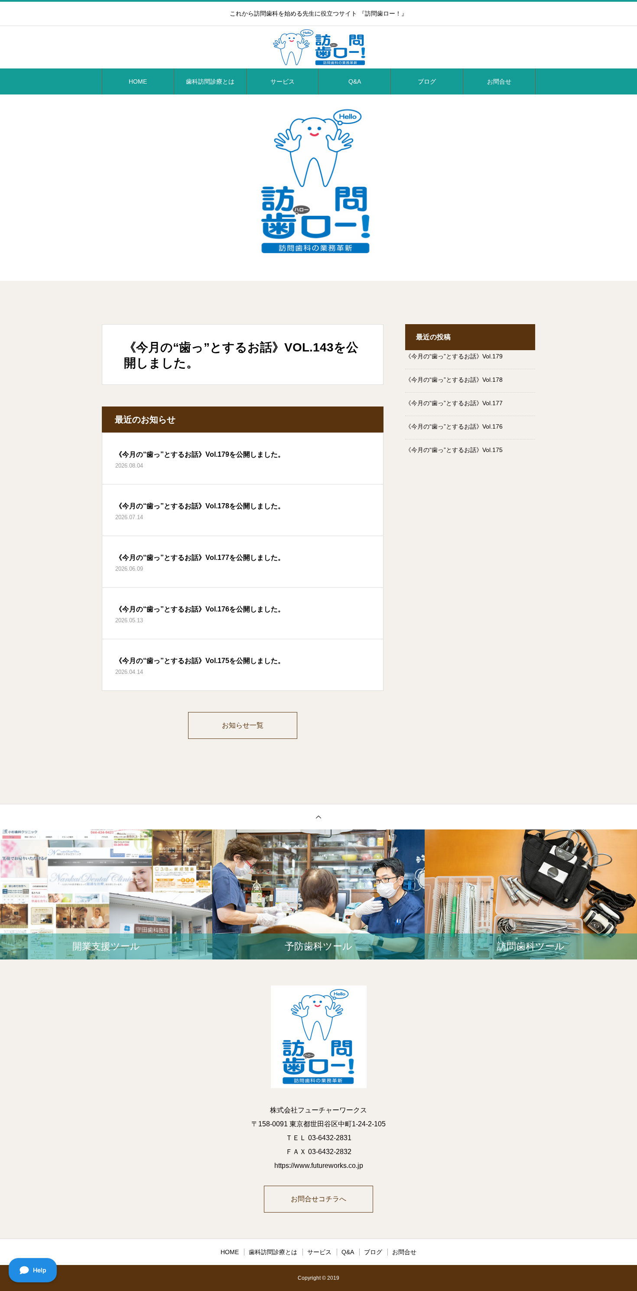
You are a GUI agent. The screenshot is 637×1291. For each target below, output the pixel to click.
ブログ (427, 81)
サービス (282, 81)
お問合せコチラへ (318, 1199)
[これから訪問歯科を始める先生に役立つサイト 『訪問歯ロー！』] (318, 47)
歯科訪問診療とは (210, 81)
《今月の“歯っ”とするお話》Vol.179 (454, 356)
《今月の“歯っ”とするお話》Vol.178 (454, 379)
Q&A (354, 81)
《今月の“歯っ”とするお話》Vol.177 (454, 403)
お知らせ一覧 (242, 725)
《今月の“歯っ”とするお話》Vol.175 (454, 449)
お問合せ (499, 81)
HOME (138, 81)
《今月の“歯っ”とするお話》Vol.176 (454, 426)
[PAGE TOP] (318, 816)
